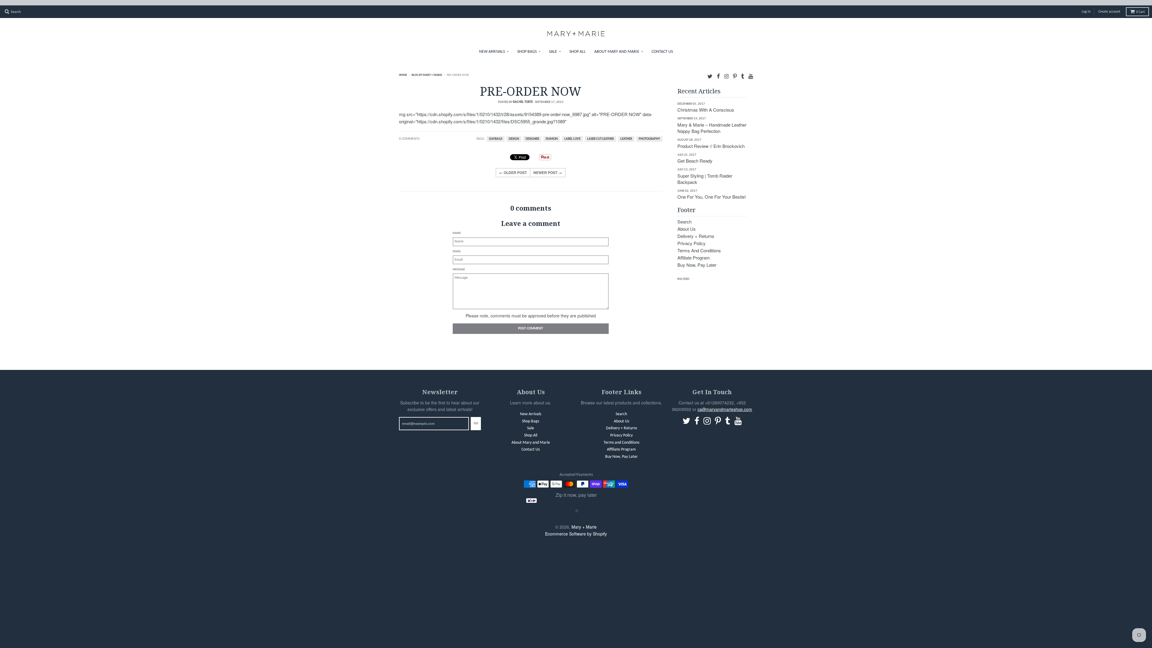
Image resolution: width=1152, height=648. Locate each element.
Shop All (577, 46)
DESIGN (514, 133)
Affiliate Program (693, 252)
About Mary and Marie (616, 46)
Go (476, 418)
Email (457, 246)
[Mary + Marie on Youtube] (750, 70)
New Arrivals (492, 46)
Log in (1086, 6)
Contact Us (662, 46)
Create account (1109, 6)
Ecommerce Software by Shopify (576, 528)
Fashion (552, 133)
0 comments (409, 133)
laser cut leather (600, 133)
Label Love (572, 133)
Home (403, 69)
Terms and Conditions (699, 245)
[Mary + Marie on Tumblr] (742, 70)
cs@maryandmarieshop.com (725, 404)
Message (459, 264)
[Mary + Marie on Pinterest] (735, 70)
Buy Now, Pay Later (696, 259)
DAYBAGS (495, 133)
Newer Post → (547, 167)
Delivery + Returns (695, 230)
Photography (649, 133)
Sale (553, 46)
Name (457, 228)
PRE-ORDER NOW (530, 85)
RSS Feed (683, 273)
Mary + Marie (584, 521)
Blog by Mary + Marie (427, 69)
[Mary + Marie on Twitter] (709, 70)
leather (626, 133)
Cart (1140, 6)
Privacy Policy (691, 238)
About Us (686, 223)
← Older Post (513, 167)
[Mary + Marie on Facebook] (718, 70)
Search (684, 216)
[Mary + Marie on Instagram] (726, 70)
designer (532, 133)
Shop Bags (527, 46)
